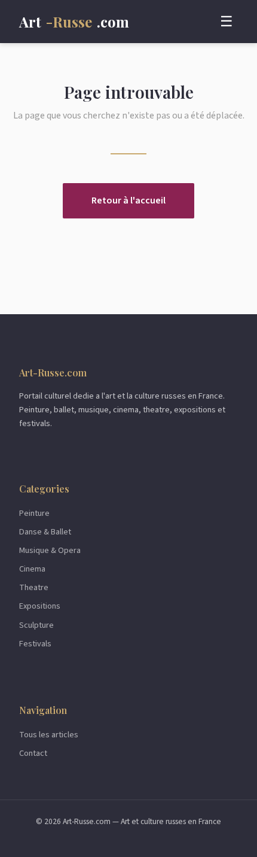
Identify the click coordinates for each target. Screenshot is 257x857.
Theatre (33, 587)
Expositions (39, 606)
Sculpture (36, 625)
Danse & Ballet (45, 531)
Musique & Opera (50, 550)
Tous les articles (48, 734)
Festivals (35, 643)
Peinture (34, 513)
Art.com (74, 21)
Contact (33, 753)
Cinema (32, 569)
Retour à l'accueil (128, 200)
